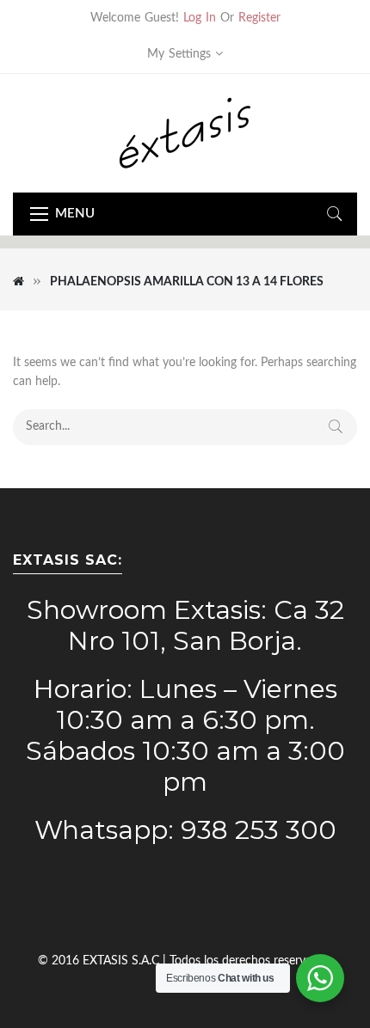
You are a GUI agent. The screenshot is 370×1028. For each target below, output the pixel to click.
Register (259, 18)
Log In (199, 18)
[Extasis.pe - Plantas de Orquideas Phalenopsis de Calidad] (185, 132)
